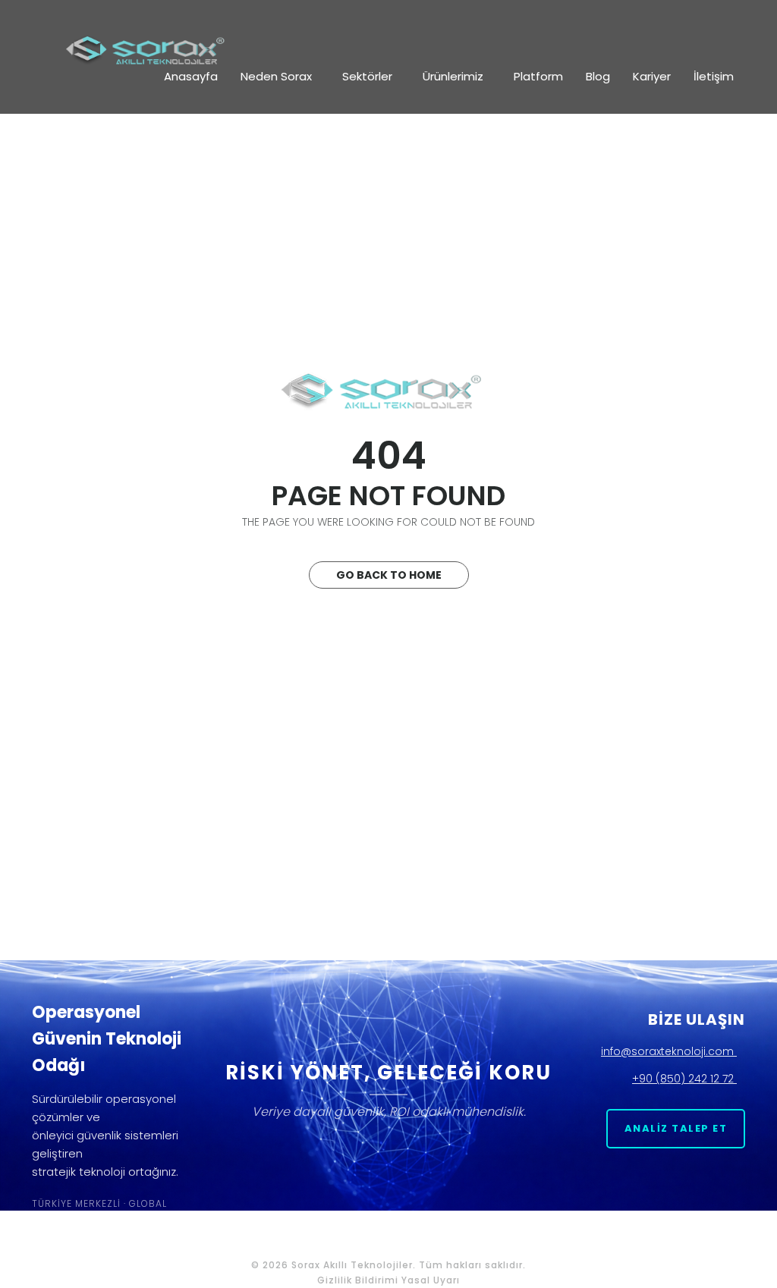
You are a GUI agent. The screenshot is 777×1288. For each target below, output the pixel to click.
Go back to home (389, 575)
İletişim (714, 76)
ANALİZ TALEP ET (676, 1128)
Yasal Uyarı (430, 1280)
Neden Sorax (276, 76)
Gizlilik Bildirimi (357, 1280)
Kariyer (652, 76)
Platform (538, 76)
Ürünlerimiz (453, 76)
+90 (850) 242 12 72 (684, 1078)
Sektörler (367, 76)
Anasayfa (191, 76)
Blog (598, 76)
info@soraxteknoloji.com (669, 1051)
